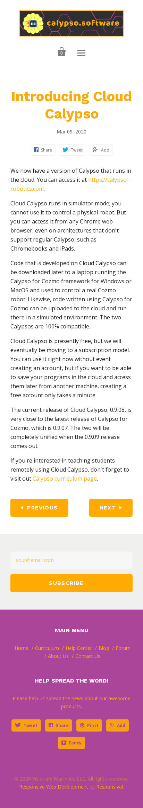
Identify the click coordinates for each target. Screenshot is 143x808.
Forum (123, 648)
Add (121, 725)
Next (108, 508)
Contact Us (87, 656)
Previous (42, 508)
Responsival (109, 786)
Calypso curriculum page (65, 478)
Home (21, 648)
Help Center (79, 648)
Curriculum (47, 648)
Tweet (30, 725)
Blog (104, 648)
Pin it (93, 725)
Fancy (75, 743)
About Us (58, 656)
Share (62, 725)
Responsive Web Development (53, 786)
